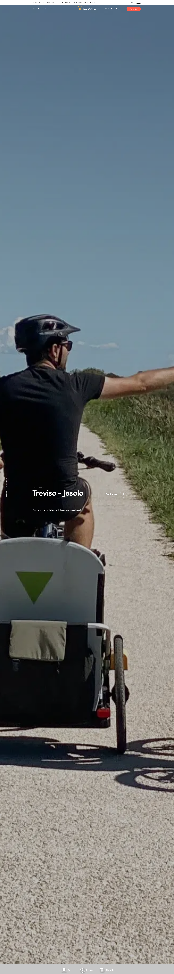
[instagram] (132, 2)
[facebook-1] (128, 2)
